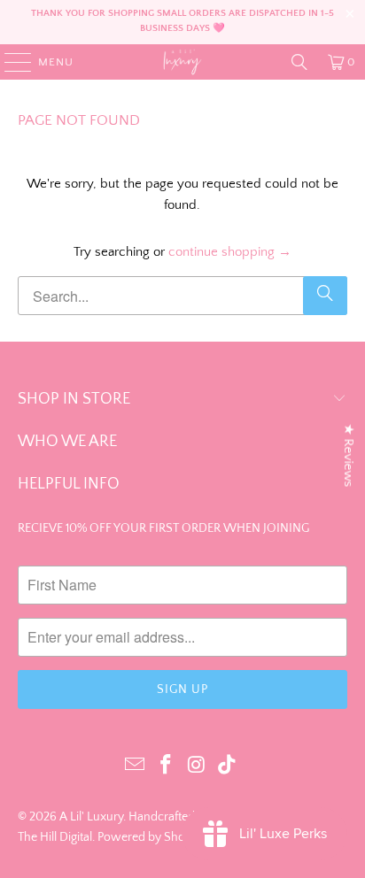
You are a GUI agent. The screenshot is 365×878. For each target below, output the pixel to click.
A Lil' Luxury (91, 817)
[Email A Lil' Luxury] (135, 766)
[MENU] (9, 62)
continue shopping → (229, 251)
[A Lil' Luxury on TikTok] (227, 766)
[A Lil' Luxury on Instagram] (196, 766)
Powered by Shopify (151, 837)
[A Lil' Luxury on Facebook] (166, 766)
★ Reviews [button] (348, 456)
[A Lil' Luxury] (182, 62)
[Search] (299, 62)
